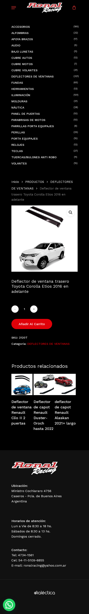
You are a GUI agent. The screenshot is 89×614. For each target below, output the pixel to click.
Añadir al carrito (32, 324)
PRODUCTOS (34, 182)
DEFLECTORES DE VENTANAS (48, 343)
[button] (70, 212)
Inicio (15, 182)
